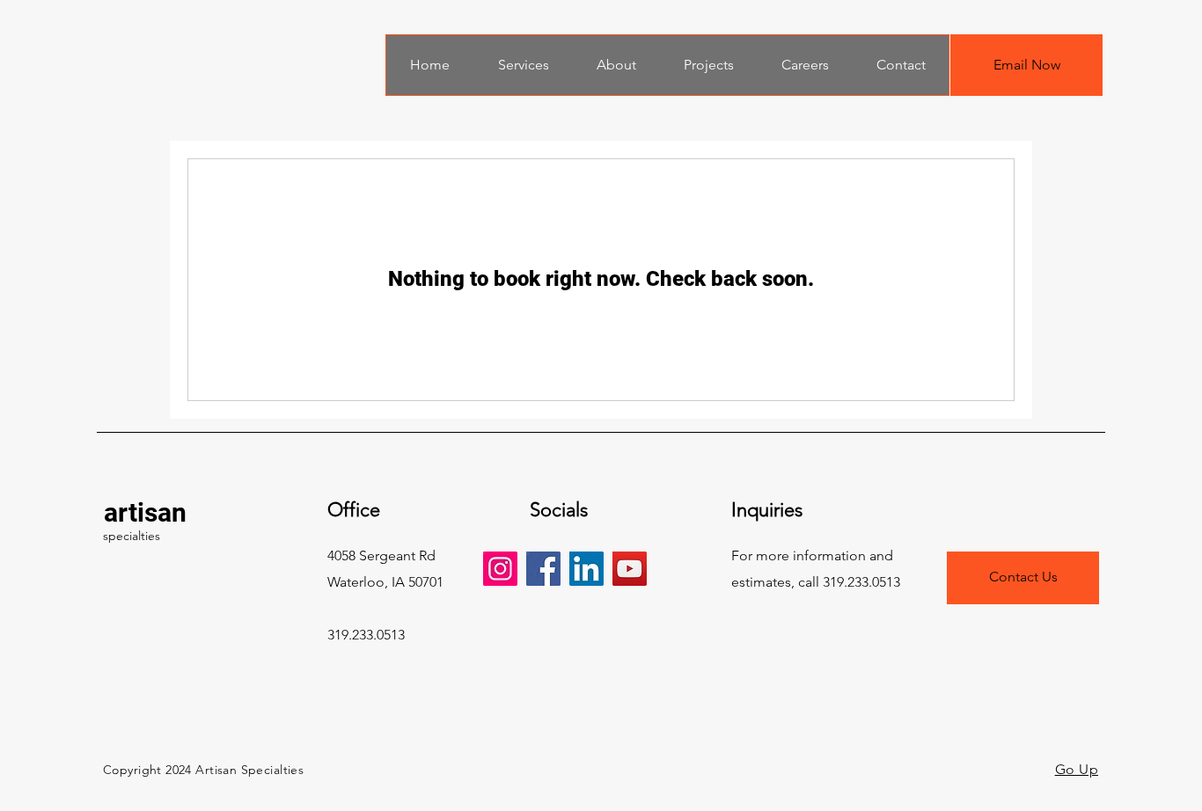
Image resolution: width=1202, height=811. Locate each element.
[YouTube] (629, 569)
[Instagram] (500, 569)
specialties (131, 536)
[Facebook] (543, 569)
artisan (145, 512)
